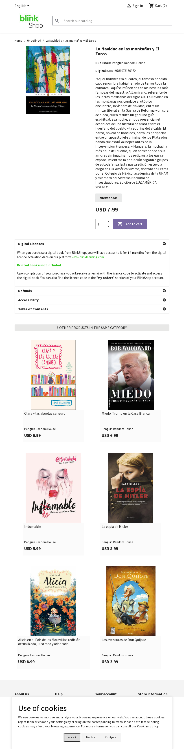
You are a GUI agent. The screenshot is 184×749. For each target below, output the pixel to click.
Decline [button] (90, 737)
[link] (53, 391)
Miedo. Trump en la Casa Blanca (126, 414)
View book (108, 198)
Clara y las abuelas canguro (45, 414)
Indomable (32, 527)
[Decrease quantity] (108, 226)
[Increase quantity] (108, 221)
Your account (106, 694)
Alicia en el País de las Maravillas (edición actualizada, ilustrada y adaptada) (49, 642)
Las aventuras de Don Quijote (124, 640)
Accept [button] (72, 737)
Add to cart (129, 224)
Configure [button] (110, 737)
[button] (92, 244)
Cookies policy (147, 726)
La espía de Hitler (115, 527)
